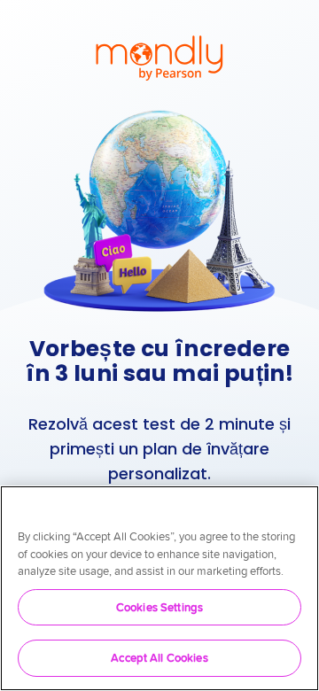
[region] (159, 588)
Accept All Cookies (159, 657)
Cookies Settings (159, 607)
